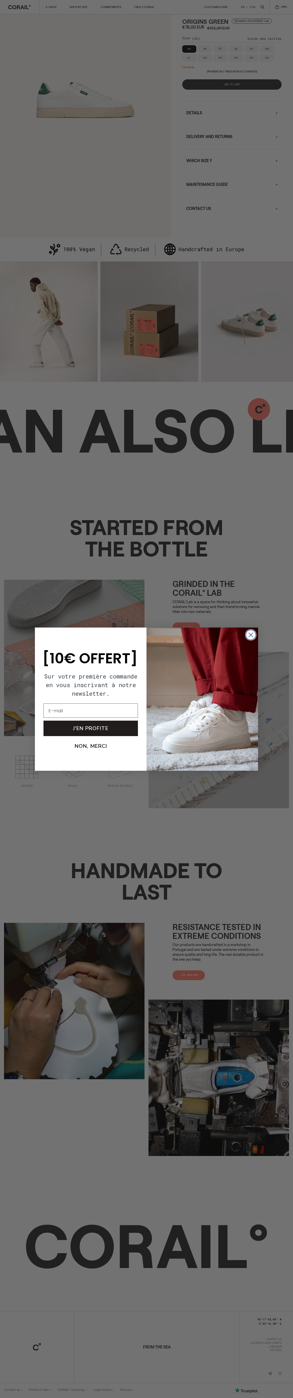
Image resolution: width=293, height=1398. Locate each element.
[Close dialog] (251, 635)
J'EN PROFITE (90, 728)
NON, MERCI (91, 746)
